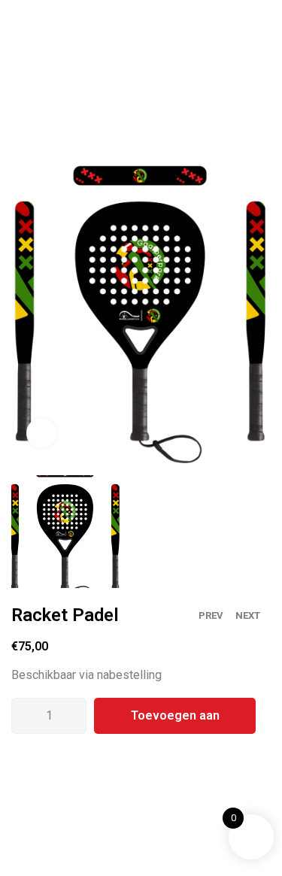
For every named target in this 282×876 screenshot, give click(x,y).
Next (247, 615)
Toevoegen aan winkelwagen (175, 721)
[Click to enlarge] (41, 433)
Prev (211, 615)
